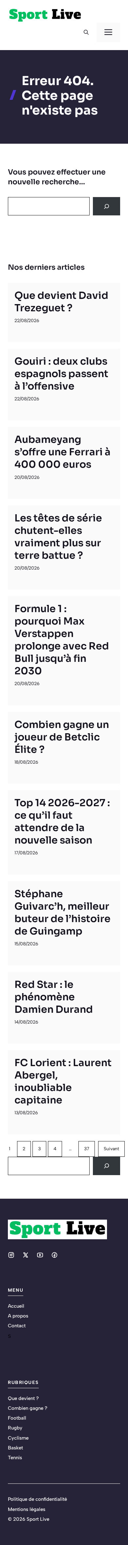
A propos (18, 1316)
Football (17, 1418)
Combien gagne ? (27, 1408)
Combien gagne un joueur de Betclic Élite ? (61, 737)
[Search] (106, 206)
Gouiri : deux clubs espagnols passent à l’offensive (61, 373)
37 (86, 1149)
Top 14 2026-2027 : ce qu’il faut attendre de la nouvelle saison (62, 821)
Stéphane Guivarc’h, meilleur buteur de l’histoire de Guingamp (62, 912)
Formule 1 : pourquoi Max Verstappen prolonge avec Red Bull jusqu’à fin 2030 (61, 640)
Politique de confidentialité (37, 1499)
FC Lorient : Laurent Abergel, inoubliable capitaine (63, 1081)
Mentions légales (26, 1509)
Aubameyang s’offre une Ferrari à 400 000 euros (62, 452)
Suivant (111, 1149)
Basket (15, 1448)
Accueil (16, 1306)
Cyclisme (18, 1438)
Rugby (15, 1428)
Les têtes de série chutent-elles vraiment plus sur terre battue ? (58, 537)
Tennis (15, 1458)
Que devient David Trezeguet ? (61, 301)
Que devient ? (23, 1398)
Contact (17, 1326)
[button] (86, 32)
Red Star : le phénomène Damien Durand (53, 997)
